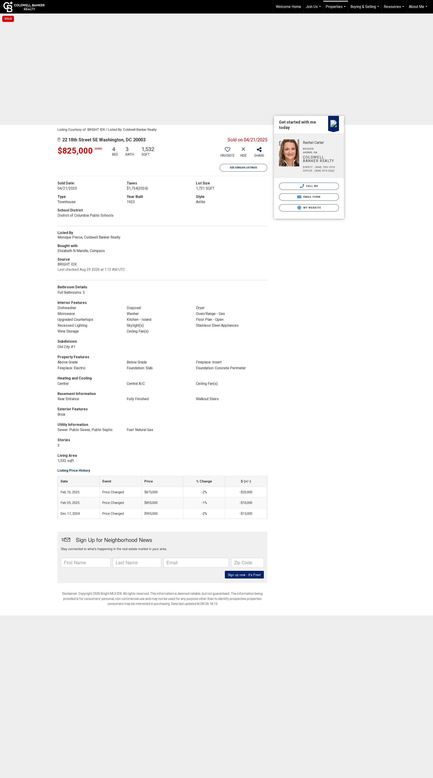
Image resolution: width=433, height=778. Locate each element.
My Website (311, 207)
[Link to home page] (26, 7)
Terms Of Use (153, 737)
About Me (418, 9)
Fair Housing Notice (273, 737)
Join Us (314, 9)
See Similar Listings (243, 167)
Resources (394, 9)
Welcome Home (288, 7)
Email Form (311, 196)
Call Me (311, 186)
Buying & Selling (365, 9)
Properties (336, 9)
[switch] (227, 153)
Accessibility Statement (226, 737)
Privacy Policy (184, 737)
